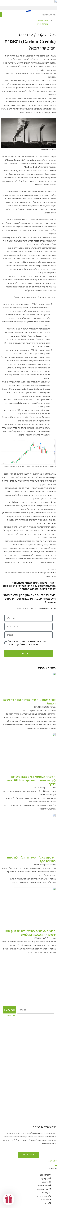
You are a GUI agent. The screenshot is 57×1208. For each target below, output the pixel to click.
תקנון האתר (11, 1015)
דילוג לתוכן (52, 1161)
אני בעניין (9, 1009)
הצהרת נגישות (28, 1094)
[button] (28, 8)
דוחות (28, 1066)
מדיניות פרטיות (28, 1091)
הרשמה (28, 653)
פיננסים (28, 1055)
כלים (28, 1073)
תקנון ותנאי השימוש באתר (28, 1087)
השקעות (28, 1062)
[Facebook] (34, 980)
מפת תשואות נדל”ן (28, 1069)
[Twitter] (28, 980)
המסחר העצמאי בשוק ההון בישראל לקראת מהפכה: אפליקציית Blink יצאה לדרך (31, 780)
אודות (28, 1084)
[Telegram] (23, 980)
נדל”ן (29, 1059)
